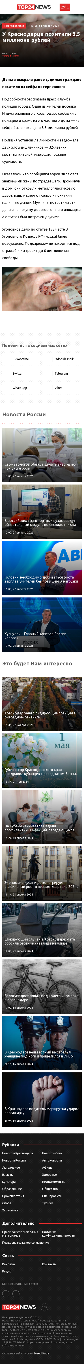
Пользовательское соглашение (25, 1242)
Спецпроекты (52, 1196)
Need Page (41, 1353)
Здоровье (49, 1174)
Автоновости (52, 1160)
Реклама (8, 1264)
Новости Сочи (52, 1153)
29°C (65, 7)
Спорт (6, 1203)
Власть (7, 1174)
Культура (9, 1182)
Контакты (49, 1264)
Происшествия (13, 1196)
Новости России (14, 1160)
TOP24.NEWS (10, 56)
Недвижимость (53, 1182)
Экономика (10, 1210)
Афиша (47, 1167)
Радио (6, 1271)
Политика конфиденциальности (58, 1233)
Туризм (47, 1203)
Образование (12, 1189)
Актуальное (11, 1167)
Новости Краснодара (17, 1153)
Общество (50, 1189)
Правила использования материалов (20, 1233)
